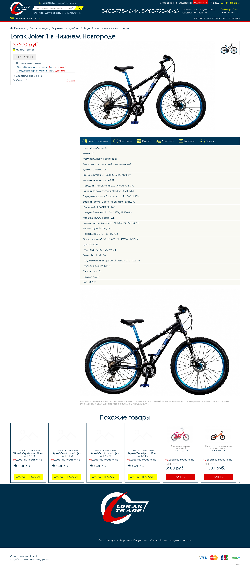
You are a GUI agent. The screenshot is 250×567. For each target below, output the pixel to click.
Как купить (213, 18)
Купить (180, 476)
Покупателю (140, 540)
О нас (154, 540)
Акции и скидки (169, 540)
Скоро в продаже (28, 476)
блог (224, 18)
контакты (234, 18)
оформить (200, 2)
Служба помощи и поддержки (29, 559)
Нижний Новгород (66, 3)
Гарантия (199, 18)
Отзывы (71, 80)
